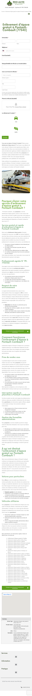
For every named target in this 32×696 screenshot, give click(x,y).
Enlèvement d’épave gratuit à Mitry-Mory (17, 540)
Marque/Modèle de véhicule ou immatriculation (14, 63)
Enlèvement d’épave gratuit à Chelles (17, 538)
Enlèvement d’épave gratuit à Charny (16, 562)
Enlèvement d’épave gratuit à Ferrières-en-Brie (18, 578)
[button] (28, 13)
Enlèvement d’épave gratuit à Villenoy (16, 572)
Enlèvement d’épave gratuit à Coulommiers (17, 575)
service (13, 232)
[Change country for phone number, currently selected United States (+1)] (3, 50)
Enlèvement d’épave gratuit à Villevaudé (17, 559)
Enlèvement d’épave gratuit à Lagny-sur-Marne (18, 553)
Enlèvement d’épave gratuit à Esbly (16, 570)
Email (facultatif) (6, 55)
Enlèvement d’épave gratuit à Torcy (16, 579)
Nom (18, 43)
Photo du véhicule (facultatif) (9, 98)
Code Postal (4, 89)
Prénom (4, 43)
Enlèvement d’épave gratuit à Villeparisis (17, 558)
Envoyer (5, 137)
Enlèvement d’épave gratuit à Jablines (16, 541)
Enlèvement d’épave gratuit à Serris (16, 561)
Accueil (3, 11)
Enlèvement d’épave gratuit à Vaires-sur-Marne (18, 567)
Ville (3, 83)
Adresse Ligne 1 (5, 77)
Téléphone (5, 47)
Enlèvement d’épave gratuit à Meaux (16, 556)
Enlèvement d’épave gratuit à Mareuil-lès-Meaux (19, 568)
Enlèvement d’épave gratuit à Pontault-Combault (19, 543)
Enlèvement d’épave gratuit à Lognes (16, 576)
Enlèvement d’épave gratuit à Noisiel (16, 546)
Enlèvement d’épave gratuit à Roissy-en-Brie (18, 544)
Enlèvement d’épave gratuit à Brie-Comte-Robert (19, 555)
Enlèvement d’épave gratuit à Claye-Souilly (17, 573)
